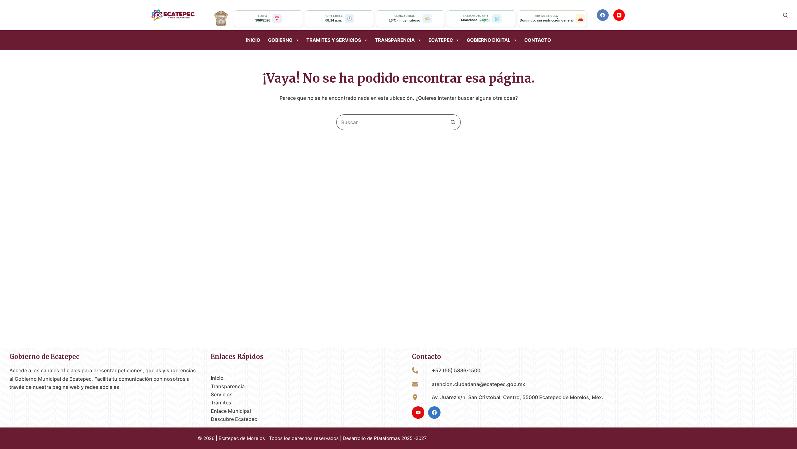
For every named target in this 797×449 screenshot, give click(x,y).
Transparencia (228, 386)
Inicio (253, 40)
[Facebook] (603, 15)
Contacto (537, 40)
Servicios (222, 394)
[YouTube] (619, 15)
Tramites (221, 402)
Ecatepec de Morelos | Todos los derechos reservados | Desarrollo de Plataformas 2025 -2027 (323, 438)
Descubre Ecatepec (234, 419)
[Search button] (453, 122)
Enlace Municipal (231, 411)
